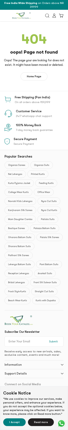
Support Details (16, 373)
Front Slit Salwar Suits (45, 282)
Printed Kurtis (38, 174)
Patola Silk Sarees (49, 237)
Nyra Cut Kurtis (49, 210)
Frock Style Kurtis (17, 291)
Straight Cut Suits (44, 291)
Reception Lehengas (18, 273)
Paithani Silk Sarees (18, 255)
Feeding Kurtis (46, 183)
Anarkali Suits (45, 273)
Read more (41, 422)
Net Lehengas (15, 174)
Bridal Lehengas (16, 282)
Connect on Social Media (23, 384)
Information (13, 364)
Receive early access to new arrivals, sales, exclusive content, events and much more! (33, 353)
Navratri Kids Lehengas (20, 201)
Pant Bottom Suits (49, 264)
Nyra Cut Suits (49, 201)
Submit (53, 341)
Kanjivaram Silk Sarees (20, 210)
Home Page (34, 76)
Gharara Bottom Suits (19, 237)
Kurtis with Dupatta (46, 300)
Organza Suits (41, 165)
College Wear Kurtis (18, 192)
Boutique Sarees (16, 228)
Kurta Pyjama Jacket (19, 183)
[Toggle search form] (47, 15)
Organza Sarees (16, 165)
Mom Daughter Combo (20, 219)
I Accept (14, 422)
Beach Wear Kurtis (17, 300)
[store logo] (21, 15)
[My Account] (54, 15)
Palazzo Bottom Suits (45, 228)
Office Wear (43, 192)
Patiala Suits (48, 219)
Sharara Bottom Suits (19, 246)
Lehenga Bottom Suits (19, 264)
